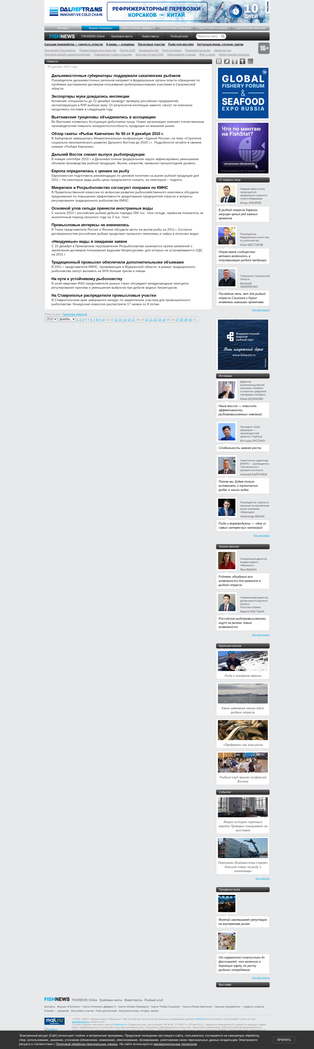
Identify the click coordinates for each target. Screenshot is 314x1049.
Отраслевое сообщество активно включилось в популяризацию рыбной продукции (242, 256)
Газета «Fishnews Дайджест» (138, 28)
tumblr (242, 61)
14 (120, 319)
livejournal (250, 61)
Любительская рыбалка (234, 54)
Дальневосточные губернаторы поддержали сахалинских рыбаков (115, 75)
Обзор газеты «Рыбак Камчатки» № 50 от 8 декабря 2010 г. (107, 134)
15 (124, 319)
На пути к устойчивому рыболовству (86, 279)
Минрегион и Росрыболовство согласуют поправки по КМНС (109, 187)
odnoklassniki (234, 61)
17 (133, 319)
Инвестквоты (150, 36)
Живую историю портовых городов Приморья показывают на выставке (243, 826)
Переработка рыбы (198, 50)
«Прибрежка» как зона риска (243, 745)
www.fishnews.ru (80, 1021)
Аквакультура (222, 50)
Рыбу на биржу (172, 50)
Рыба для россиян (181, 44)
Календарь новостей (75, 314)
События (225, 792)
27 (177, 319)
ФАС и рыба (207, 54)
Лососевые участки (151, 44)
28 (181, 319)
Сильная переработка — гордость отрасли (73, 44)
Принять (284, 1040)
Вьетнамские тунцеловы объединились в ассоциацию (103, 117)
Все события (263, 878)
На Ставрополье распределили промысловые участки (103, 295)
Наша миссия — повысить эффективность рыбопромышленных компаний (240, 410)
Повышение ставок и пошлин (113, 54)
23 (159, 319)
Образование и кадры (181, 54)
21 (151, 319)
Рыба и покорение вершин (243, 675)
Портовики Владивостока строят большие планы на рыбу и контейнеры (243, 867)
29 (186, 319)
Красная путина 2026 (150, 54)
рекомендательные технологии (175, 1044)
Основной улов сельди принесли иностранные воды (102, 208)
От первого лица (229, 180)
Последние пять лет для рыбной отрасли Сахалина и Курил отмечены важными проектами (242, 298)
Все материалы (261, 310)
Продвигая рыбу (229, 889)
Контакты (63, 28)
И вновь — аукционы (120, 44)
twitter (227, 61)
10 (103, 319)
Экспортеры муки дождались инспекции (90, 96)
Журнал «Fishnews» (100, 28)
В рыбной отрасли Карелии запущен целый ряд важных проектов (238, 214)
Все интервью (262, 535)
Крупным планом (230, 646)
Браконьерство (149, 50)
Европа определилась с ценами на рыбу (90, 171)
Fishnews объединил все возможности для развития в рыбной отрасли (240, 581)
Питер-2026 (127, 50)
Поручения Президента (60, 50)
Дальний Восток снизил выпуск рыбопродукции (98, 154)
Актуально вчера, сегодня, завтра (220, 44)
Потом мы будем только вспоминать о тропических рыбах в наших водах (238, 486)
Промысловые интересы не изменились (90, 225)
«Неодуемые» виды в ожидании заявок (89, 241)
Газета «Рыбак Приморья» (175, 28)
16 (129, 319)
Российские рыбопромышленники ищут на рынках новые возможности (242, 623)
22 (155, 319)
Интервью (225, 376)
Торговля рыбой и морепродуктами (67, 54)
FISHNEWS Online (93, 36)
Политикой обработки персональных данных (87, 1044)
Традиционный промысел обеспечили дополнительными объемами (117, 262)
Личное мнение (229, 546)
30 (190, 319)
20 (146, 319)
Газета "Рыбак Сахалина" (213, 28)
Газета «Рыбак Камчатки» (251, 28)
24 (164, 319)
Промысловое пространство (97, 50)
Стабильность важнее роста (240, 448)
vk (219, 61)
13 (116, 319)
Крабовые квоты (122, 36)
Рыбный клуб (179, 36)
